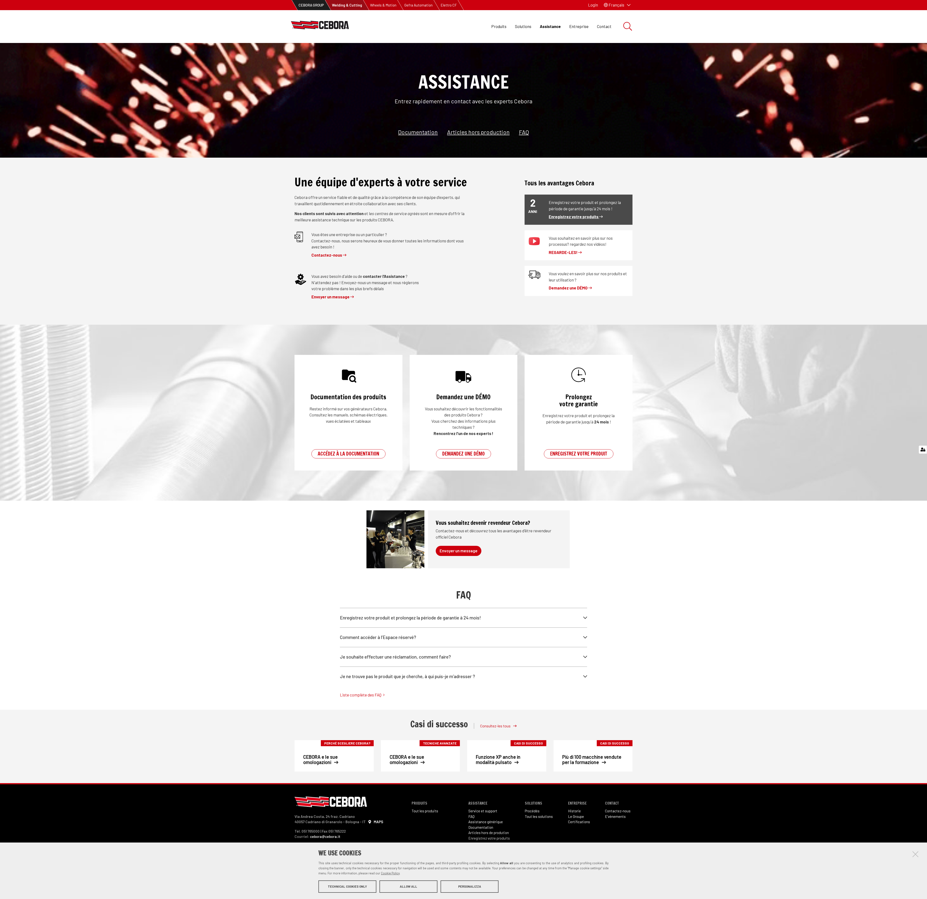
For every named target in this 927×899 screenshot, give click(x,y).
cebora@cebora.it (325, 836)
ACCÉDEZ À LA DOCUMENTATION (348, 453)
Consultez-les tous (495, 725)
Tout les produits (425, 811)
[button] (617, 5)
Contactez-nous (327, 255)
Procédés (532, 811)
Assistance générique (485, 822)
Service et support (482, 811)
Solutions (523, 26)
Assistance (550, 26)
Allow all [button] (408, 886)
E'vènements (615, 816)
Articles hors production (478, 131)
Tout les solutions (539, 816)
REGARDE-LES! (563, 252)
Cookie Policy (390, 873)
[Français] (320, 26)
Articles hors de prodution (488, 832)
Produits (498, 26)
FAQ (524, 131)
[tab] (463, 617)
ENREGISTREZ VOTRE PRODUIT (578, 453)
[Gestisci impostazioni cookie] (923, 449)
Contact (604, 26)
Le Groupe (576, 816)
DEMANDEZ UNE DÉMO (463, 453)
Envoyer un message (330, 296)
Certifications (579, 822)
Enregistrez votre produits (574, 216)
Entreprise (579, 26)
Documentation (418, 131)
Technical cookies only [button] (347, 886)
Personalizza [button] (469, 886)
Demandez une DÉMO (568, 287)
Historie (574, 811)
